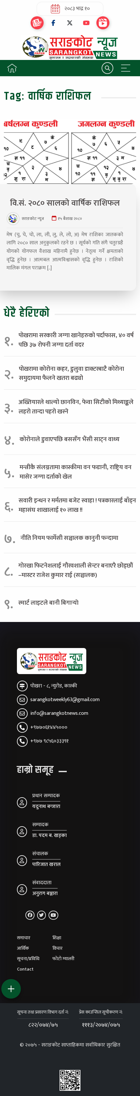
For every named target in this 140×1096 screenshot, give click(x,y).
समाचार (23, 938)
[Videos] (102, 22)
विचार (57, 948)
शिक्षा (56, 938)
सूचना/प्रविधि (28, 959)
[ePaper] (37, 22)
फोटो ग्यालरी (63, 959)
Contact (25, 969)
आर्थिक (23, 948)
